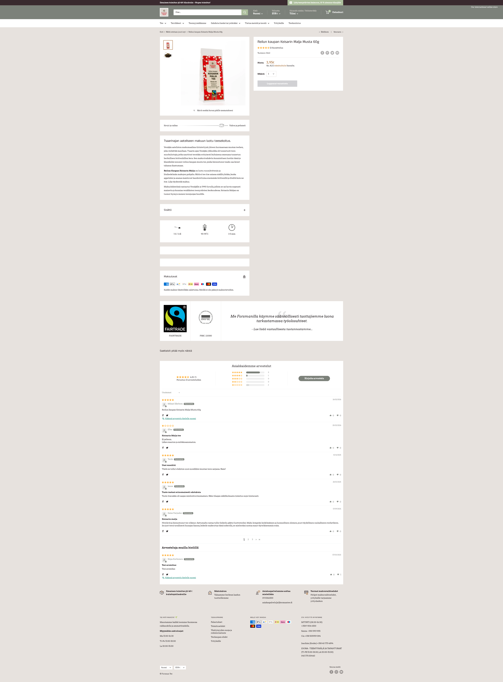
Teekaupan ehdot (219, 637)
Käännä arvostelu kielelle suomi (180, 418)
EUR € (177, 668)
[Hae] (244, 12)
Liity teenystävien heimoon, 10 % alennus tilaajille (317, 3)
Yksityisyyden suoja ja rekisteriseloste (221, 631)
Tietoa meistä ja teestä (255, 23)
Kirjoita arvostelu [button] (314, 378)
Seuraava (337, 32)
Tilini (293, 13)
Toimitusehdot (218, 626)
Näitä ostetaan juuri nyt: (176, 32)
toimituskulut (280, 66)
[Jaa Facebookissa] (322, 53)
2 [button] (248, 539)
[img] (168, 400)
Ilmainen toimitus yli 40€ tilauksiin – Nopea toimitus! (185, 3)
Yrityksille (279, 23)
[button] (264, 48)
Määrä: (261, 74)
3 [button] (252, 539)
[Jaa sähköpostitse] (337, 53)
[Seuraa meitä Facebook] (331, 672)
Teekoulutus (295, 23)
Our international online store (484, 7)
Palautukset (216, 622)
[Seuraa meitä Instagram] (336, 672)
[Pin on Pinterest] (327, 53)
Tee (161, 23)
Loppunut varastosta (277, 83)
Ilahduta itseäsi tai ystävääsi (224, 23)
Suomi (164, 668)
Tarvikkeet (176, 23)
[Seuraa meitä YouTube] (341, 672)
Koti (161, 32)
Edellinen (325, 32)
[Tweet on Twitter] (332, 53)
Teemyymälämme (197, 23)
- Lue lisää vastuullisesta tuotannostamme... (282, 329)
